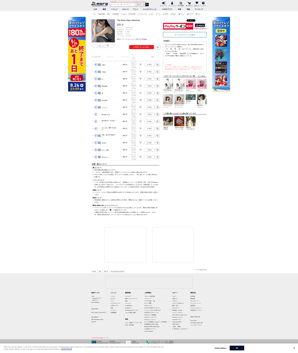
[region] (149, 348)
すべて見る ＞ (202, 76)
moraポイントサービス (150, 317)
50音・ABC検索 (129, 325)
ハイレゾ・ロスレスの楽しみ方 (152, 310)
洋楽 (179, 9)
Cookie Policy (67, 349)
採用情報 (192, 305)
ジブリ (151, 14)
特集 (188, 9)
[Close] (294, 348)
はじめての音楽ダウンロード (151, 308)
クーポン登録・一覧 (149, 301)
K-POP (165, 14)
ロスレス (125, 9)
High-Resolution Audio (97, 319)
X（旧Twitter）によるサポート (180, 328)
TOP (95, 9)
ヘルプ (203, 5)
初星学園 (102, 14)
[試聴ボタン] (95, 64)
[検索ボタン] (147, 4)
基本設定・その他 (177, 310)
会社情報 (192, 296)
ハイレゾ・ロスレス (177, 312)
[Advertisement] (125, 245)
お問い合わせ (175, 324)
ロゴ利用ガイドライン (150, 328)
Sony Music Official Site (196, 322)
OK (237, 348)
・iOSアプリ (94, 300)
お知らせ (174, 298)
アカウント (175, 301)
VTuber (173, 14)
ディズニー (113, 310)
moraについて (148, 305)
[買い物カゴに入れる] (157, 47)
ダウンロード (175, 308)
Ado (108, 14)
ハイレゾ (114, 9)
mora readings (95, 302)
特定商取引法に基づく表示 (151, 324)
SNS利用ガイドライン (196, 310)
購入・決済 (175, 305)
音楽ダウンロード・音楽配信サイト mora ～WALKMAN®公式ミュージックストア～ (100, 4)
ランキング (199, 9)
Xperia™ (93, 321)
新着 (104, 9)
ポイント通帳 (147, 303)
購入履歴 (181, 5)
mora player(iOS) (176, 322)
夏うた (198, 14)
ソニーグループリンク (196, 325)
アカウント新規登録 (149, 296)
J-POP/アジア (167, 9)
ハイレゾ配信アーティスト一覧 (133, 322)
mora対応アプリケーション (151, 312)
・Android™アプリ (96, 298)
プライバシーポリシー (196, 308)
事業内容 (192, 298)
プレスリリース (194, 301)
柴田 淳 (120, 25)
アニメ (135, 9)
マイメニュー (172, 5)
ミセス (123, 14)
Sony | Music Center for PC (98, 312)
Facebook (127, 308)
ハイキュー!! (142, 14)
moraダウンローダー (177, 317)
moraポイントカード (149, 319)
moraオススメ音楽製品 (150, 315)
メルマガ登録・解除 (130, 312)
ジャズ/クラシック (149, 9)
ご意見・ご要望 (176, 326)
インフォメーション (195, 303)
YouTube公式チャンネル (131, 310)
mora (92, 296)
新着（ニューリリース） (131, 298)
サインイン (163, 5)
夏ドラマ (190, 14)
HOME (94, 271)
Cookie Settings (148, 331)
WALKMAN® (94, 317)
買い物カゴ (189, 5)
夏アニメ (182, 14)
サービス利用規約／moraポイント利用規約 (155, 322)
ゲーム (158, 14)
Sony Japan (193, 320)
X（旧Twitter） (129, 305)
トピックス (128, 303)
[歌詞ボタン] (99, 65)
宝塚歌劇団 (113, 312)
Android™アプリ (176, 319)
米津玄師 (116, 14)
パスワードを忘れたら (178, 303)
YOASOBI (131, 14)
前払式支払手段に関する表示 (151, 326)
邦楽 (100, 271)
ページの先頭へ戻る (201, 269)
